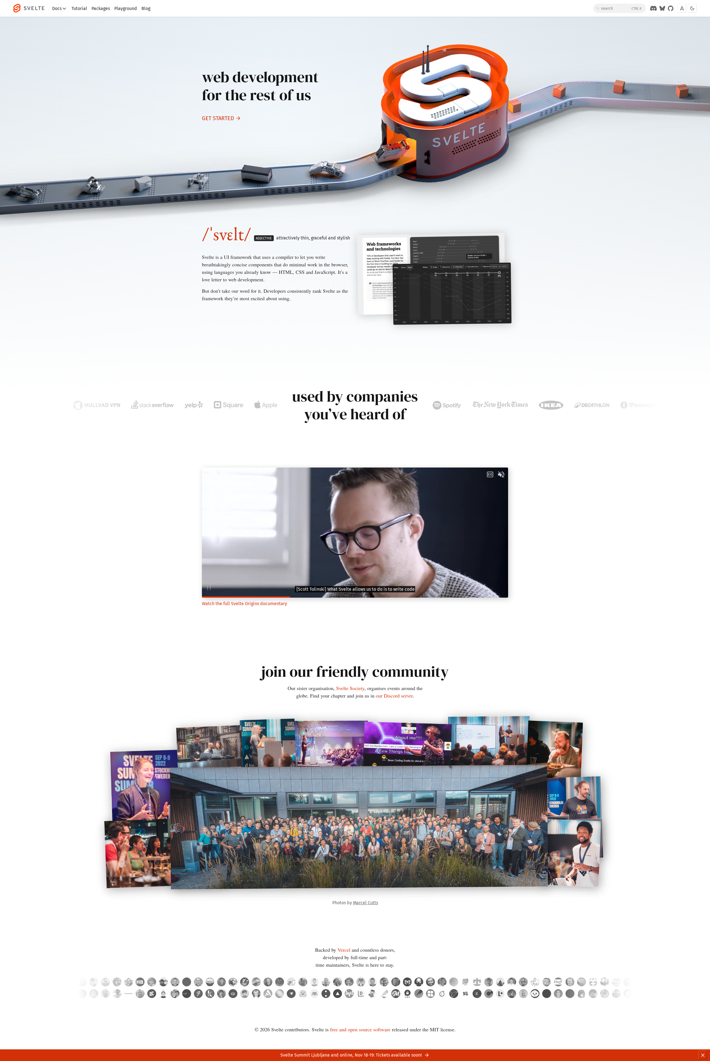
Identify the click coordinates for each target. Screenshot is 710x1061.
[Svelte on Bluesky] (662, 8)
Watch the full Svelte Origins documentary (244, 603)
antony (511, 981)
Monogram (314, 993)
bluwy (616, 981)
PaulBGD (151, 981)
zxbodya (163, 981)
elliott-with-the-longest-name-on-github (279, 981)
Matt (244, 993)
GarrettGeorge (117, 981)
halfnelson (593, 981)
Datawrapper (360, 993)
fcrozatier (627, 981)
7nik (418, 981)
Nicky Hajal (593, 993)
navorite (221, 981)
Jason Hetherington (511, 993)
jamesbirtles (93, 981)
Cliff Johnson (616, 993)
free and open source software (360, 1029)
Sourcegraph (82, 993)
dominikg (186, 981)
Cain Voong (117, 993)
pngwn (233, 981)
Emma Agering (627, 993)
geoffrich (488, 981)
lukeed (442, 981)
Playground (125, 8)
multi (546, 993)
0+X (570, 993)
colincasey (604, 981)
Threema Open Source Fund (407, 993)
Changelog (477, 993)
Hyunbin (163, 993)
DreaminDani (453, 981)
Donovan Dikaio (175, 993)
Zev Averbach (523, 993)
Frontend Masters (395, 993)
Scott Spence (558, 993)
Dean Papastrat (105, 993)
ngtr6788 (477, 981)
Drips (349, 993)
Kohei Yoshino (221, 993)
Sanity (465, 993)
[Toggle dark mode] (692, 8)
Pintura (418, 993)
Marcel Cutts (365, 902)
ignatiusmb (500, 981)
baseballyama (302, 981)
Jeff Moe (256, 993)
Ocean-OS (291, 981)
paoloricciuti (384, 981)
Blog (145, 8)
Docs (57, 8)
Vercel (344, 949)
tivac (175, 981)
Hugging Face (302, 993)
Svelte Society (350, 688)
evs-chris (105, 981)
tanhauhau (325, 981)
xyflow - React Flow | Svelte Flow (291, 993)
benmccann (314, 981)
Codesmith (279, 993)
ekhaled (210, 981)
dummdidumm (337, 981)
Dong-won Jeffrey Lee (581, 993)
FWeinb (570, 981)
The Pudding (198, 993)
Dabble (384, 993)
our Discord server (394, 695)
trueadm (372, 981)
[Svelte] (31, 8)
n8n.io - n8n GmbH (186, 993)
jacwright (267, 981)
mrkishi (256, 981)
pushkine (581, 981)
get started (218, 118)
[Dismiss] (702, 1055)
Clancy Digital (488, 993)
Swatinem (430, 981)
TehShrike (558, 981)
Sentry (93, 993)
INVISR (453, 993)
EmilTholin (198, 981)
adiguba (244, 981)
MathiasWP (523, 981)
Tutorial (79, 8)
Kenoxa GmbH (210, 993)
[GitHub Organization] (670, 8)
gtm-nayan (407, 981)
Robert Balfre (604, 993)
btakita (128, 981)
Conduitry (360, 981)
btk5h (546, 981)
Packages (101, 8)
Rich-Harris (349, 981)
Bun (535, 993)
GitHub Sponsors (372, 993)
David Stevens (140, 993)
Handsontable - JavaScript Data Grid (128, 993)
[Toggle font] (682, 8)
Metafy (233, 993)
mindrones (465, 981)
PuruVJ (395, 981)
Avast (267, 993)
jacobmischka (82, 981)
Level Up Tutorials (500, 993)
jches (535, 981)
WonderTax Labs (442, 993)
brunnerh (140, 981)
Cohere (325, 993)
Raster (430, 993)
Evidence (151, 993)
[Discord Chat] (653, 8)
